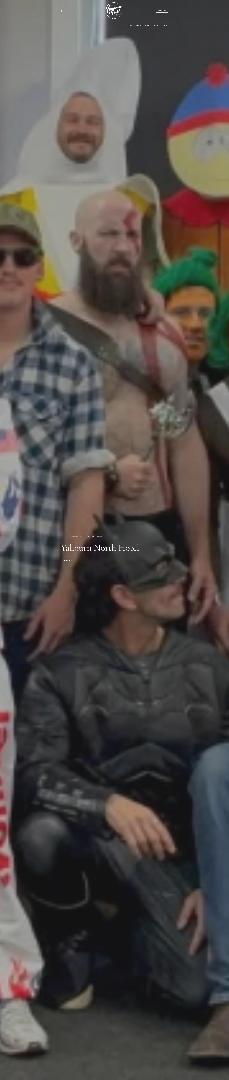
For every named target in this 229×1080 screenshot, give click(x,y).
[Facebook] (61, 11)
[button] (162, 11)
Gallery (156, 25)
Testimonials (148, 25)
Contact (164, 25)
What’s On (137, 25)
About (130, 25)
